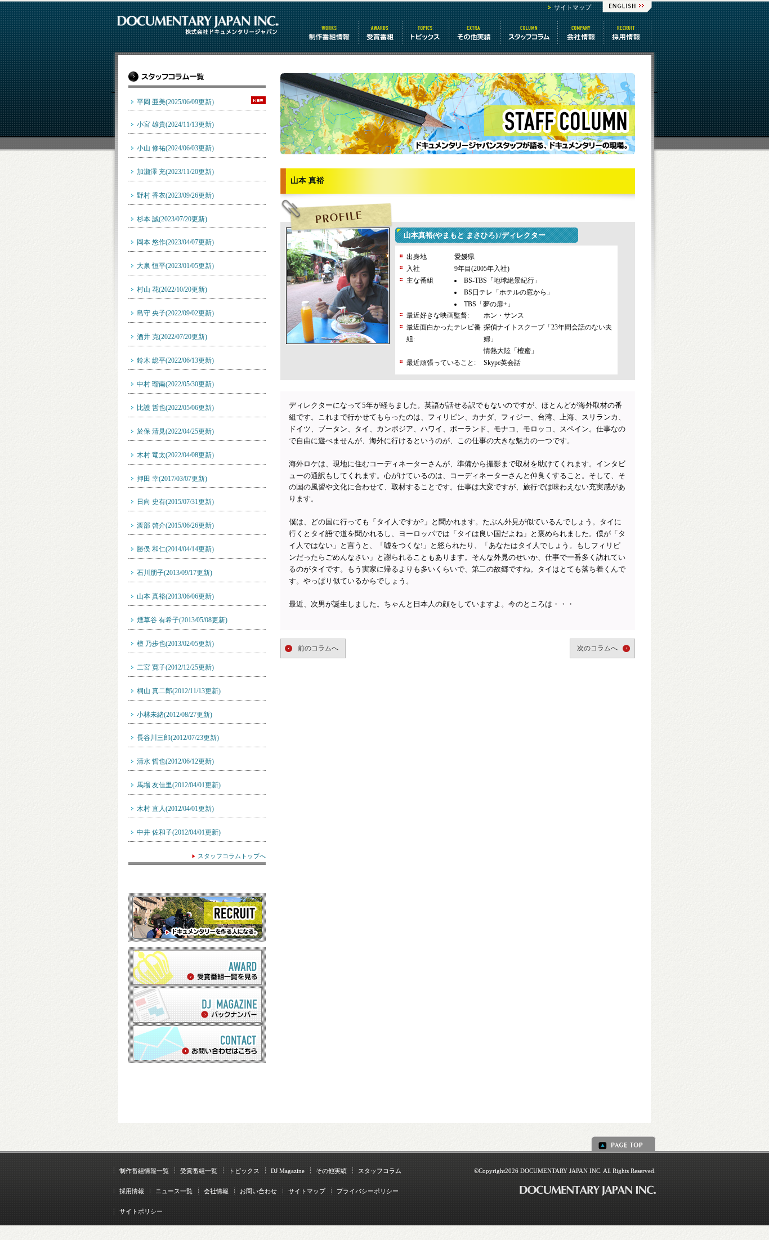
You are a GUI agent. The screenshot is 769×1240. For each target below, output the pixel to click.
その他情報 (476, 32)
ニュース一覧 (174, 1191)
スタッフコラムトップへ (232, 856)
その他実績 (331, 1170)
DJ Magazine (288, 1170)
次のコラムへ (597, 648)
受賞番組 (381, 32)
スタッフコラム (530, 32)
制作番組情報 (330, 32)
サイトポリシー (141, 1211)
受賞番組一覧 (198, 1170)
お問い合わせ (258, 1191)
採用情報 (131, 1191)
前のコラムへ (318, 648)
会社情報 (581, 32)
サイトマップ (572, 7)
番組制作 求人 (628, 32)
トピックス (426, 32)
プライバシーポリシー (368, 1191)
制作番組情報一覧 (144, 1170)
